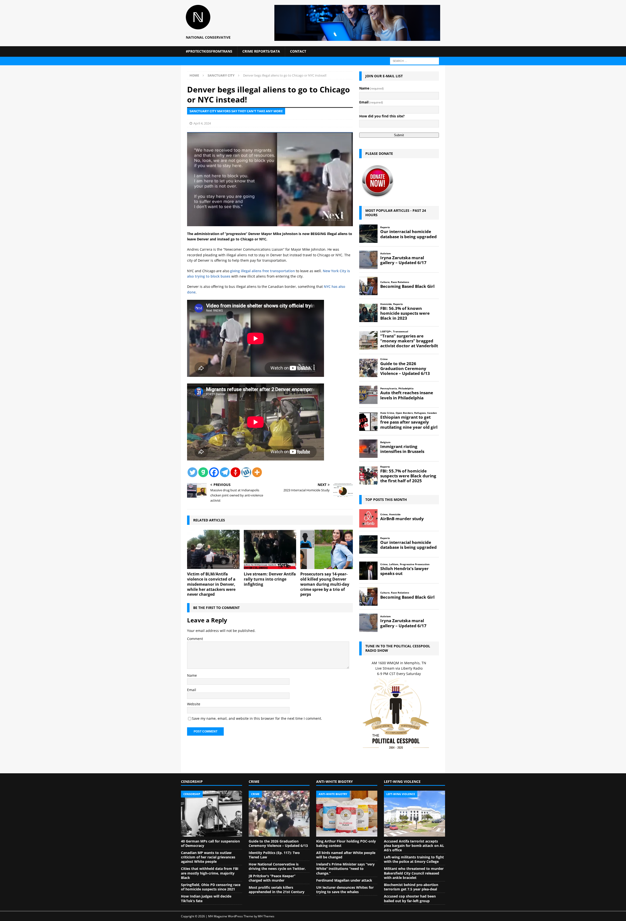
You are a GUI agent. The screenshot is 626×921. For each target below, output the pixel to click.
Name (192, 675)
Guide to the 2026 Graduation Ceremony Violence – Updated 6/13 (278, 843)
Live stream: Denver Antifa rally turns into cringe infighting (270, 579)
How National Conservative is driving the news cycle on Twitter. (277, 866)
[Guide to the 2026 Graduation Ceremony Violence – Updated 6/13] (279, 814)
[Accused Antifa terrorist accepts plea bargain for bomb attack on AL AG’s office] (414, 814)
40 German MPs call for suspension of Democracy (210, 843)
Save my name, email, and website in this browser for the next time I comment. (257, 718)
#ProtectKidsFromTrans (209, 51)
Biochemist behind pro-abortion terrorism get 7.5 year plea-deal (411, 886)
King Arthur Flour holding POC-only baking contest (346, 843)
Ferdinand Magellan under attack (344, 880)
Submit (399, 135)
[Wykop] (246, 472)
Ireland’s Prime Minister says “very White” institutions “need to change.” (345, 868)
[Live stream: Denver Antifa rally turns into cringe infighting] (270, 549)
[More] (257, 472)
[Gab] (203, 472)
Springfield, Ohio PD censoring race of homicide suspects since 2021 (210, 886)
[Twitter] (192, 472)
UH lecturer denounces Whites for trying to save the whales (345, 889)
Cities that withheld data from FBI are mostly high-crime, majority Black (209, 873)
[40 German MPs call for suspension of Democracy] (211, 814)
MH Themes (266, 916)
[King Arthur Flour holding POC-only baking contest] (346, 814)
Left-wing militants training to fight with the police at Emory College (414, 859)
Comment (195, 638)
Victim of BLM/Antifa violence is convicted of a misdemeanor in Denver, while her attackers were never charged (211, 584)
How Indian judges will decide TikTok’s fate (206, 898)
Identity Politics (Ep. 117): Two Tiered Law (274, 854)
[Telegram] (225, 472)
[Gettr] (235, 472)
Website (193, 704)
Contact (298, 51)
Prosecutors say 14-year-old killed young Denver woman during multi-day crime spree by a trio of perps (324, 584)
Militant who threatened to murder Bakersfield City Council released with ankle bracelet (414, 873)
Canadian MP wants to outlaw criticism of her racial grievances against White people (208, 857)
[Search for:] (414, 60)
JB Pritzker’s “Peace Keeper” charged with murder (272, 878)
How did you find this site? (382, 116)
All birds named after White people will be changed (345, 854)
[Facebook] (214, 472)
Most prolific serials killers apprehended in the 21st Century (276, 889)
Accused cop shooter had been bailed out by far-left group (410, 898)
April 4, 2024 (202, 123)
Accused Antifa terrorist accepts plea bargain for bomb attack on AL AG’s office (414, 845)
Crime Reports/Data (261, 51)
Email (191, 689)
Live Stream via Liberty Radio (399, 668)
